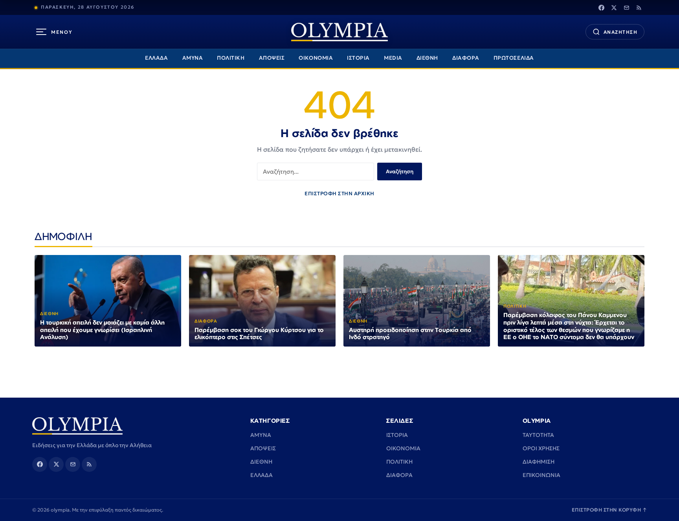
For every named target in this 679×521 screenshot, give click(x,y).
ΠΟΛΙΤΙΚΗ (230, 58)
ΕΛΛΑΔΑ (156, 58)
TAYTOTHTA (538, 434)
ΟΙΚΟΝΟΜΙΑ (316, 58)
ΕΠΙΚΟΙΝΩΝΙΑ (541, 475)
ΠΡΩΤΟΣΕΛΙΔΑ (514, 58)
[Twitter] (613, 7)
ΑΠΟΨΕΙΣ (272, 58)
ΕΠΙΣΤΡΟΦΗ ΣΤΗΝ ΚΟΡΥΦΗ (609, 510)
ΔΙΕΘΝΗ (427, 58)
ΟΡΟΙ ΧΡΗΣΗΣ (541, 448)
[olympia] (339, 32)
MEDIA (393, 58)
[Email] (626, 7)
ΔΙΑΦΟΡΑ (465, 58)
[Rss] (638, 7)
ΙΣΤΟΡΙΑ (358, 58)
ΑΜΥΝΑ (192, 58)
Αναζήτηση (399, 171)
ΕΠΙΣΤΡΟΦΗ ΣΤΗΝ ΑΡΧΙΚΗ (339, 193)
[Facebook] (601, 7)
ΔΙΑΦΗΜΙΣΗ (538, 461)
